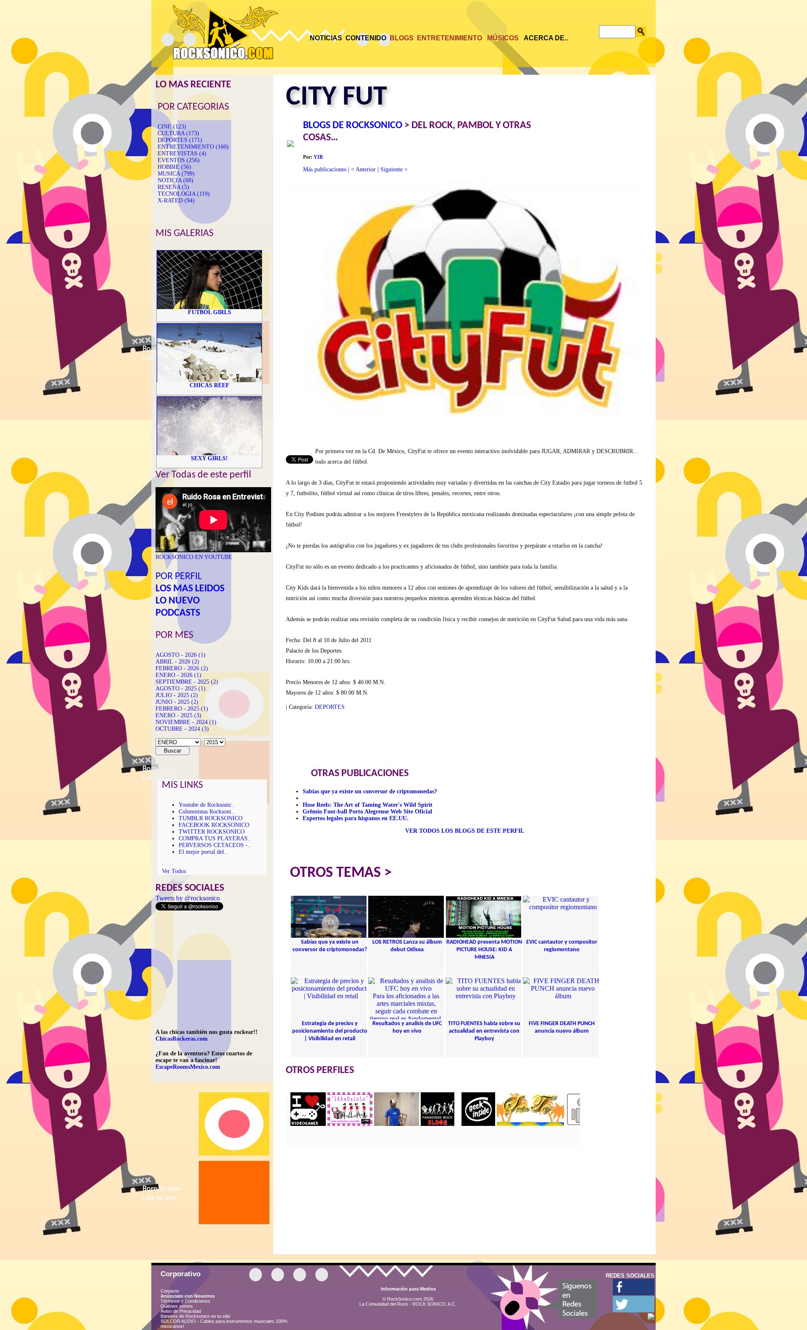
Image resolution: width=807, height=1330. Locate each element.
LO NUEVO (178, 601)
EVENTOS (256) (179, 160)
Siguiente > (394, 169)
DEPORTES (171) (180, 140)
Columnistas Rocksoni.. (207, 811)
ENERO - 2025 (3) (178, 715)
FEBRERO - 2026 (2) (182, 668)
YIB (318, 157)
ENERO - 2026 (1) (178, 675)
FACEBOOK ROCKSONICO (214, 825)
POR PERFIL (179, 577)
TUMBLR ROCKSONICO (211, 818)
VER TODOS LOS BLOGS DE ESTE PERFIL (464, 831)
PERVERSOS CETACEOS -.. (215, 845)
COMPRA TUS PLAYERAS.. (215, 838)
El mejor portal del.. (203, 852)
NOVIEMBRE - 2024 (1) (186, 722)
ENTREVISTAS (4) (182, 153)
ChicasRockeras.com (182, 1039)
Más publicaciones (324, 169)
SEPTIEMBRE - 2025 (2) (187, 682)
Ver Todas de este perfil (203, 475)
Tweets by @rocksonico (188, 898)
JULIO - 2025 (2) (177, 695)
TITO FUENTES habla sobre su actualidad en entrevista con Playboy (484, 1031)
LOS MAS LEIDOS (190, 589)
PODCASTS (178, 613)
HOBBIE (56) (174, 167)
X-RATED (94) (176, 200)
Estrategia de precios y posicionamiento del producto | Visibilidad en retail (329, 1031)
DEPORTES (330, 707)
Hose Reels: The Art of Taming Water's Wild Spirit (368, 805)
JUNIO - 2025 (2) (177, 702)
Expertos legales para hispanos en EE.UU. (356, 818)
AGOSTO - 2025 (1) (181, 688)
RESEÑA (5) (173, 187)
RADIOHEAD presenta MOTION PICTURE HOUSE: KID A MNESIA (484, 949)
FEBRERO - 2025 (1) (182, 709)
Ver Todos (174, 871)
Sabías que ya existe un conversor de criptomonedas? (370, 791)
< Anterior (363, 169)
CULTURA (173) (178, 133)
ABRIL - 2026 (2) (177, 661)
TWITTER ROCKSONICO (212, 832)
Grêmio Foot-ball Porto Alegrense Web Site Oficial (367, 811)
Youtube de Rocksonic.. (207, 805)
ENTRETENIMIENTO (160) (193, 147)
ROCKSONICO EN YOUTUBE (194, 557)
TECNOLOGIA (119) (184, 194)
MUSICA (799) (176, 174)
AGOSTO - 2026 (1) (181, 655)
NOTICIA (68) (175, 180)
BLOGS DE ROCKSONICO (352, 126)
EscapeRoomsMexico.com (188, 1067)
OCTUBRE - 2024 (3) (182, 729)
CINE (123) (172, 126)
